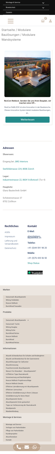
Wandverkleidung (12, 411)
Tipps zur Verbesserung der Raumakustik (21, 405)
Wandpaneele (11, 408)
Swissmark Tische (13, 324)
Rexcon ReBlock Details (14, 383)
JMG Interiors (21, 161)
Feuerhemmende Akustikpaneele (18, 368)
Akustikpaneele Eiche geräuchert (18, 402)
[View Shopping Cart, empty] (43, 21)
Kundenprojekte (11, 434)
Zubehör (9, 12)
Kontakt (9, 440)
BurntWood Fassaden (13, 306)
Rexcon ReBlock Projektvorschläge (18, 380)
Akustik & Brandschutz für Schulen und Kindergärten (25, 356)
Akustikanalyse (11, 437)
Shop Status (33, 263)
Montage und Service (13, 424)
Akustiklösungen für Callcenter (17, 362)
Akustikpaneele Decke (14, 399)
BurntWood (10, 339)
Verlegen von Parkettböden (16, 428)
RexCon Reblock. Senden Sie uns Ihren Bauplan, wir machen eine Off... (27, 102)
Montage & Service (13, 2)
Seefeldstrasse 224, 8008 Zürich (18, 169)
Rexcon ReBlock (12, 303)
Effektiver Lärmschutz (14, 390)
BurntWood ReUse (12, 333)
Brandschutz (10, 7)
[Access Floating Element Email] (27, 447)
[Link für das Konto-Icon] (50, 21)
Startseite (8, 30)
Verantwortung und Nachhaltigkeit (18, 377)
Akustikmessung (12, 365)
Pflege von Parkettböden (15, 431)
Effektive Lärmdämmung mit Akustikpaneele (22, 387)
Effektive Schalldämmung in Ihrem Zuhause (22, 393)
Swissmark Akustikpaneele (16, 297)
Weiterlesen (27, 119)
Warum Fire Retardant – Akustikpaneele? (21, 371)
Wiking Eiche (10, 330)
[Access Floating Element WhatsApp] (35, 447)
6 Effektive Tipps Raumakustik (17, 374)
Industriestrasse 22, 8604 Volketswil (20, 179)
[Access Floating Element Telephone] (19, 447)
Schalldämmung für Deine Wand (17, 396)
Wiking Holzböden (12, 300)
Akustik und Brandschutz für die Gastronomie (22, 359)
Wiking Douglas (11, 327)
